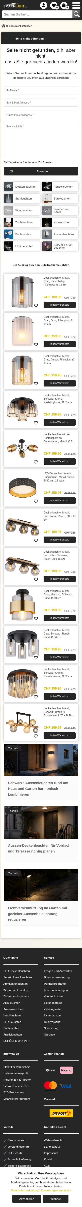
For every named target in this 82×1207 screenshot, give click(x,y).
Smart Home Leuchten (17, 977)
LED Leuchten (12, 1021)
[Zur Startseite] (3, 26)
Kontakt (49, 1159)
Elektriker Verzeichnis (16, 1066)
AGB (47, 1165)
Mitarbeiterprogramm (16, 1098)
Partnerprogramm (55, 983)
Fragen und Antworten (58, 971)
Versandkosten (53, 996)
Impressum (51, 1153)
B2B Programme (13, 1092)
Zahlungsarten (53, 1009)
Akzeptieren (26, 1198)
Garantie (49, 1034)
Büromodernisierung (57, 977)
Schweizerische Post (16, 1086)
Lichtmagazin (52, 1015)
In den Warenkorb (59, 304)
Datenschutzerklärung (25, 1190)
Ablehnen (56, 1198)
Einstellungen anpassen (56, 1190)
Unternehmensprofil (15, 1073)
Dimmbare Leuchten (16, 996)
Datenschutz (52, 1146)
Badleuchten (11, 1028)
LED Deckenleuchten (16, 971)
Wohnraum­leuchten (15, 990)
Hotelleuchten (12, 1015)
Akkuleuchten (11, 1002)
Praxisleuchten (12, 1034)
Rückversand (52, 1021)
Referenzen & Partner (17, 1079)
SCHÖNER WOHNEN (16, 1040)
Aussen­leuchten (13, 1009)
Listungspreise (53, 1002)
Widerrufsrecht (53, 1140)
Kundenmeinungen (56, 990)
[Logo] (15, 5)
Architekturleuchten (15, 983)
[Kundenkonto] (43, 5)
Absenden (43, 171)
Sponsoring (51, 1028)
